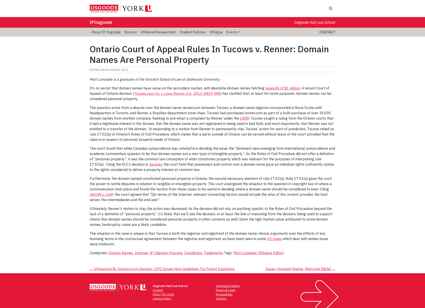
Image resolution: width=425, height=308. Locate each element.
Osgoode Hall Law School (314, 22)
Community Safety (228, 286)
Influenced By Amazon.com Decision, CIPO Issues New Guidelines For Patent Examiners (162, 269)
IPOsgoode (101, 22)
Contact (327, 32)
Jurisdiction (193, 253)
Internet (141, 253)
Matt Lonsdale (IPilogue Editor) (259, 253)
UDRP (244, 118)
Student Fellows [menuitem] (193, 32)
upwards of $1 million (282, 88)
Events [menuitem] (231, 32)
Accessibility (224, 294)
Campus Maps (162, 298)
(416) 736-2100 (163, 294)
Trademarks (213, 253)
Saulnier (155, 164)
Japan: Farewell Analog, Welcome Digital (300, 269)
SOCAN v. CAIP (101, 194)
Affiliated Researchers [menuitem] (158, 32)
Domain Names (121, 253)
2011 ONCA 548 (206, 93)
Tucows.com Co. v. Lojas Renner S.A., (163, 93)
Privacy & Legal (225, 290)
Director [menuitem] (130, 32)
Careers (221, 298)
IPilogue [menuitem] (216, 32)
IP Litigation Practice (166, 253)
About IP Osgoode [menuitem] (106, 32)
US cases (274, 238)
